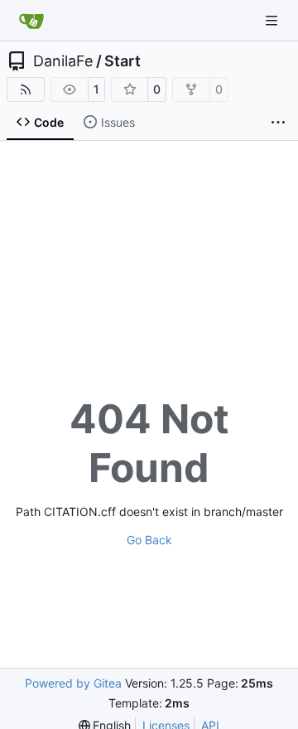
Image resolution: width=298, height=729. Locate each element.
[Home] (31, 21)
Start (122, 61)
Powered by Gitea (73, 683)
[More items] (278, 122)
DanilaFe (63, 61)
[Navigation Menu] (273, 20)
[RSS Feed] (26, 89)
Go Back (149, 540)
